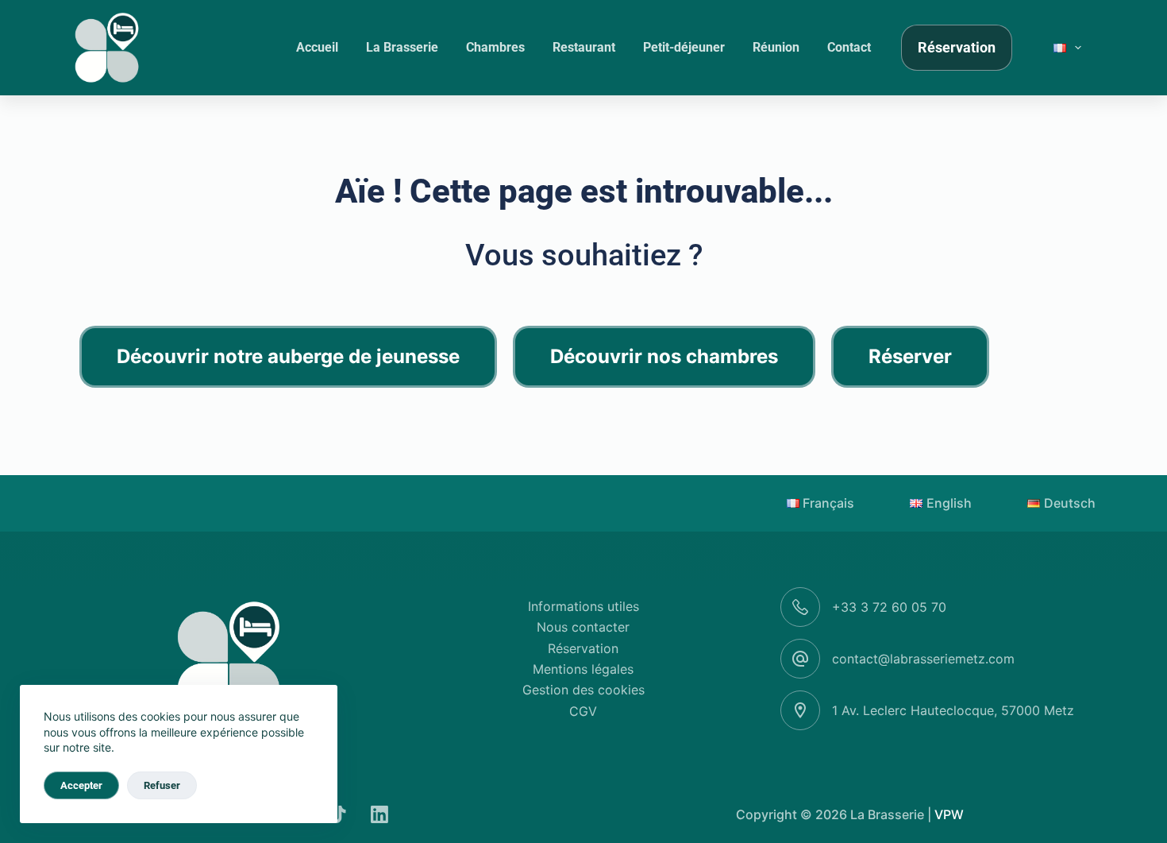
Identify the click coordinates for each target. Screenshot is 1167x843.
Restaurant (584, 47)
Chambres (495, 47)
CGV (583, 711)
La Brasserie (402, 47)
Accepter (81, 785)
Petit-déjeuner (684, 47)
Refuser (162, 785)
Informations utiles (583, 606)
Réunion (776, 47)
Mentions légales (583, 669)
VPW (949, 814)
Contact (849, 47)
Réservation (957, 47)
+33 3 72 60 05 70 (889, 607)
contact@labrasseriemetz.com (923, 659)
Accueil (317, 47)
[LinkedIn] (379, 814)
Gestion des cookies (583, 690)
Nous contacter (583, 627)
